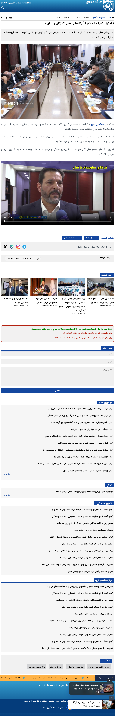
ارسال (57, 390)
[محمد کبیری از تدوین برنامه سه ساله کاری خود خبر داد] (14, 287)
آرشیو (8, 474)
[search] (3, 8)
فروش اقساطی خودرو (99, 667)
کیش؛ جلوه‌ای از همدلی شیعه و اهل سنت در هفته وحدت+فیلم (87, 543)
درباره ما (60, 685)
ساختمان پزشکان (75, 667)
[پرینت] (6, 18)
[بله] (11, 247)
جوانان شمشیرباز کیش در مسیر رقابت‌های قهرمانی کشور (90, 571)
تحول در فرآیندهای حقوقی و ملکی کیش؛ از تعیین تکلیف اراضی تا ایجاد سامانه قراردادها (77, 564)
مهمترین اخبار (105, 402)
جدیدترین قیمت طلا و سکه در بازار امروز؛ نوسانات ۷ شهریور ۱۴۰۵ (86, 688)
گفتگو (109, 485)
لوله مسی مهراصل (36, 667)
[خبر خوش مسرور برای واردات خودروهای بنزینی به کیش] (43, 287)
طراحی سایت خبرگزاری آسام (54, 707)
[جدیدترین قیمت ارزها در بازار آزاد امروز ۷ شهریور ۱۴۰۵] (108, 704)
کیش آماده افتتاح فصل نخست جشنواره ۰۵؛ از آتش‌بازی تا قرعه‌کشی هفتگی (82, 516)
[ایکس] (5, 247)
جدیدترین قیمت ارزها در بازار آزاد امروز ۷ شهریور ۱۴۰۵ (86, 704)
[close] (109, 680)
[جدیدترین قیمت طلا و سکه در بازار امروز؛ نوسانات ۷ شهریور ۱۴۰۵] (106, 688)
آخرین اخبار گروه (104, 503)
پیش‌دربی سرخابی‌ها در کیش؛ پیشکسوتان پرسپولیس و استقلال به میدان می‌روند (80, 550)
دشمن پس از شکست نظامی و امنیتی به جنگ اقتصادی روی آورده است (84, 523)
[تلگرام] (24, 247)
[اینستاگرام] (18, 247)
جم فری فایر (56, 667)
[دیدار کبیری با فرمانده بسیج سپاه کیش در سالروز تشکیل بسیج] (100, 287)
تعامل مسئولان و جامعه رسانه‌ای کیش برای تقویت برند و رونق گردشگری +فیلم (81, 537)
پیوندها (50, 685)
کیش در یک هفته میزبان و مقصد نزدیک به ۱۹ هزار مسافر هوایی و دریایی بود (82, 509)
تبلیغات (42, 685)
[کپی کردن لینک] (23, 258)
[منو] (8, 8)
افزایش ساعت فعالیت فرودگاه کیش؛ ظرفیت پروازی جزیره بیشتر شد (85, 557)
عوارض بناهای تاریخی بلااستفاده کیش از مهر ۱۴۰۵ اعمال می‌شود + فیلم (84, 491)
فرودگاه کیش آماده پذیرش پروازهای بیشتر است (93, 530)
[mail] (10, 18)
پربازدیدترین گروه (103, 580)
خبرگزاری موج (97, 124)
